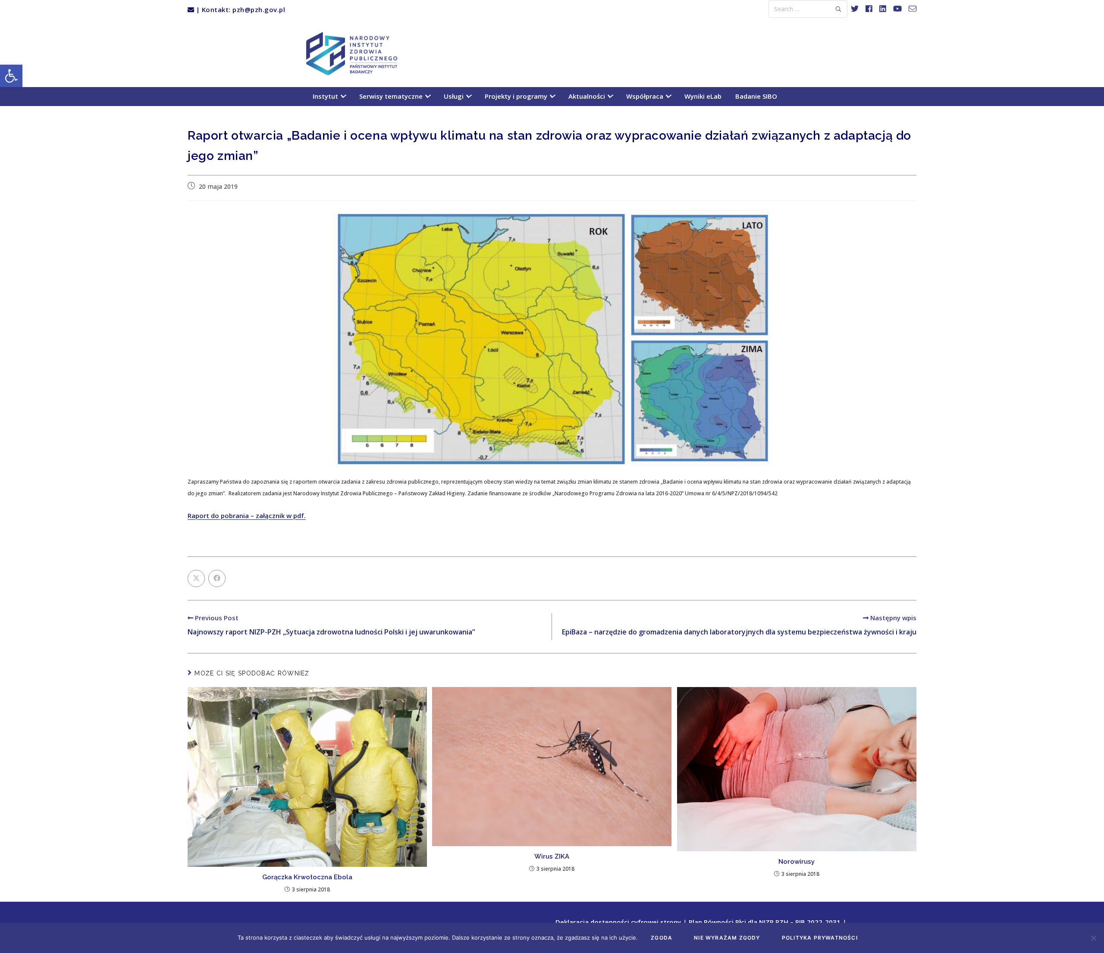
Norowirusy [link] (796, 862)
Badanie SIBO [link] (756, 96)
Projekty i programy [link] (517, 96)
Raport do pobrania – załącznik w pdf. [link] (247, 515)
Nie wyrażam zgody (727, 937)
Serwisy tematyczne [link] (391, 96)
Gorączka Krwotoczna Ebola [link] (307, 877)
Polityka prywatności (820, 937)
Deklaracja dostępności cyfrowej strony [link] (618, 922)
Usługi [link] (454, 96)
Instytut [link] (326, 96)
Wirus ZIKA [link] (551, 856)
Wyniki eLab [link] (702, 96)
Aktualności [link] (587, 96)
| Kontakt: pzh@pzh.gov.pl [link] (239, 9)
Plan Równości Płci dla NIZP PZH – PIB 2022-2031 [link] (765, 922)
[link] (11, 76)
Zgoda (661, 937)
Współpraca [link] (645, 96)
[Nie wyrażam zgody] (1093, 938)
